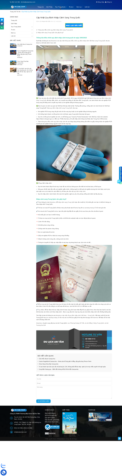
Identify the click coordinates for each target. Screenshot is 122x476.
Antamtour (54, 40)
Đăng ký (109, 2)
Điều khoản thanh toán (51, 422)
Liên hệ (87, 7)
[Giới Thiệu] (74, 423)
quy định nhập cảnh (80, 191)
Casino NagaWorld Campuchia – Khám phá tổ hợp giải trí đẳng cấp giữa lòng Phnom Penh (65, 361)
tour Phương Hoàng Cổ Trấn (76, 323)
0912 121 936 (16, 2)
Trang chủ (41, 7)
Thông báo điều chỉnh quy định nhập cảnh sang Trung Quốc (55, 30)
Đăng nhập (100, 2)
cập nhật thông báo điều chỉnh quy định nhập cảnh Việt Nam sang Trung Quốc (82, 40)
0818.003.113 (78, 306)
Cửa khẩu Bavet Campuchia (47, 358)
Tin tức (71, 7)
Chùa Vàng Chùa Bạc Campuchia (48, 364)
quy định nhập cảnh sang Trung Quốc (61, 108)
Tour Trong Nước (60, 7)
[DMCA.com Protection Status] (50, 433)
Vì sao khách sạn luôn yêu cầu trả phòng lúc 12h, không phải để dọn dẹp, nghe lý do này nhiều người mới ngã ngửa (72, 366)
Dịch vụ (79, 7)
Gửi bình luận (44, 401)
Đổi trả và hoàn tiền (51, 415)
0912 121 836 (28, 428)
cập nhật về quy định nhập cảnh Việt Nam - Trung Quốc (78, 315)
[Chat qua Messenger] (2, 24)
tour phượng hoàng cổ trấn (90, 207)
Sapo (75, 439)
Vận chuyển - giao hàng (52, 419)
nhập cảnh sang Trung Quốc (66, 202)
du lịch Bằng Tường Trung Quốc (94, 323)
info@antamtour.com (29, 2)
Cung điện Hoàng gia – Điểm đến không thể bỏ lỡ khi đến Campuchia (58, 369)
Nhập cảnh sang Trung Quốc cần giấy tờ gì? (51, 32)
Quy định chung (50, 417)
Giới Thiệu (49, 7)
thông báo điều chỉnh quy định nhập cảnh (53, 121)
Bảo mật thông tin (50, 413)
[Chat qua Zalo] (2, 20)
